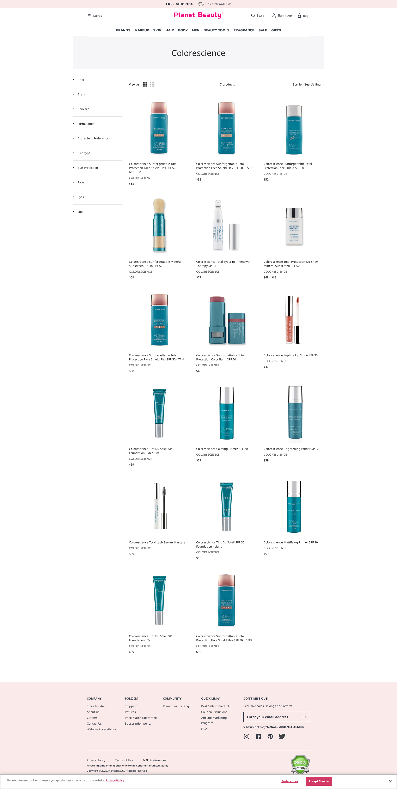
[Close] (390, 781)
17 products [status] (226, 84)
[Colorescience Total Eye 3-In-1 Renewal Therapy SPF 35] (226, 226)
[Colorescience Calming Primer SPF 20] (226, 413)
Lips (80, 212)
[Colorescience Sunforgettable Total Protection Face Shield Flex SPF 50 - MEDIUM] (159, 128)
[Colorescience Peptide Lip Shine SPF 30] (294, 319)
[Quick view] (185, 154)
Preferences (158, 760)
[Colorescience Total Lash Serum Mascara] (159, 506)
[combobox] (308, 84)
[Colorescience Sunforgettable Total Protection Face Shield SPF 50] (294, 128)
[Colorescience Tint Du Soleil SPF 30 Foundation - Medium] (159, 413)
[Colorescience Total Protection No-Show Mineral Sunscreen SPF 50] (294, 226)
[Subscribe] (304, 717)
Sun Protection (87, 168)
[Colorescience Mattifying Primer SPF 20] (294, 506)
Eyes (80, 197)
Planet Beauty (116, 770)
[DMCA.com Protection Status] (300, 774)
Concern (83, 109)
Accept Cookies (319, 781)
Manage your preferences (285, 727)
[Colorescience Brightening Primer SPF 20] (294, 413)
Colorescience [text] (140, 178)
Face (80, 182)
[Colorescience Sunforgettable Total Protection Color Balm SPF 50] (226, 319)
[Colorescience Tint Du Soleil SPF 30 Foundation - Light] (226, 506)
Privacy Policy (96, 760)
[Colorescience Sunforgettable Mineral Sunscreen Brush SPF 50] (159, 226)
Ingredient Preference (93, 138)
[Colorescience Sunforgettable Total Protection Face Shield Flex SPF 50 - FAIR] (226, 128)
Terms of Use (124, 760)
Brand (81, 94)
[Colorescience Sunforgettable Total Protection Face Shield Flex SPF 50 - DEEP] (226, 600)
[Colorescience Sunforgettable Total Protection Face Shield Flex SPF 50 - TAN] (159, 319)
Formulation (85, 124)
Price (81, 80)
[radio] (145, 84)
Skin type (83, 153)
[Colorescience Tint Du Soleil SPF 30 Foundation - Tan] (159, 600)
